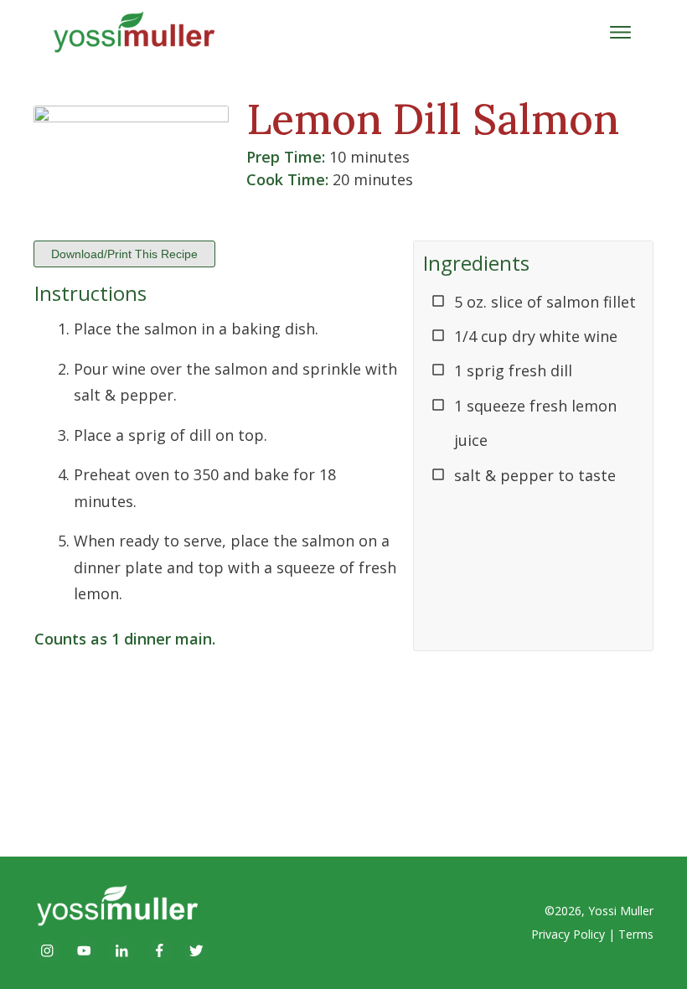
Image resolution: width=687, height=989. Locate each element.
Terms (635, 934)
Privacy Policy (568, 934)
